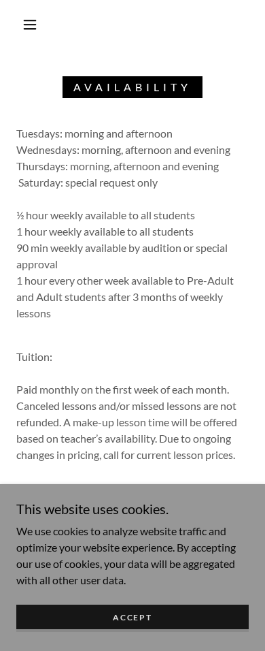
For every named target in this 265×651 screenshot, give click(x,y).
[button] (29, 24)
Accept (132, 617)
